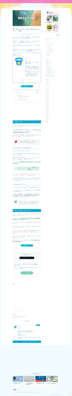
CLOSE (37, 92)
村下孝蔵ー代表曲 (49, 63)
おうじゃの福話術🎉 (49, 49)
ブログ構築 (48, 55)
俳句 (47, 57)
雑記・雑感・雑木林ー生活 (50, 74)
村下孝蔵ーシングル (49, 61)
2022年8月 (48, 117)
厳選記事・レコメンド (49, 59)
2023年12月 (48, 86)
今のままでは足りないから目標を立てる (23, 96)
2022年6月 (48, 121)
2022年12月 (48, 109)
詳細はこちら (42, 1)
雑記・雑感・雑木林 (49, 67)
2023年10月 (48, 90)
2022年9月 (47, 115)
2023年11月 (48, 88)
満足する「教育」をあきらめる (22, 99)
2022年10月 (48, 113)
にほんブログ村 (15, 390)
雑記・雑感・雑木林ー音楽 (50, 76)
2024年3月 (47, 84)
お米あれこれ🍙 (48, 53)
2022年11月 (48, 111)
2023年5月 (47, 98)
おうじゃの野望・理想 (49, 51)
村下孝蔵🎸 (48, 65)
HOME (13, 392)
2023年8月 (48, 94)
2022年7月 (47, 119)
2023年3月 (48, 102)
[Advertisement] (27, 111)
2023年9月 (47, 92)
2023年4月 (47, 100)
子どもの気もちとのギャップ (22, 97)
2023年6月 (47, 96)
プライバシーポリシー (15, 394)
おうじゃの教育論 (20, 27)
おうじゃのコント (49, 40)
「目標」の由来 (19, 95)
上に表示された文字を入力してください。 (20, 316)
